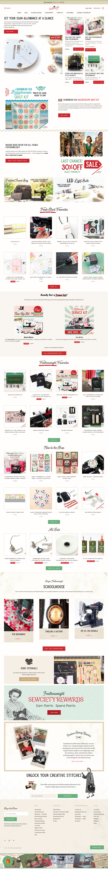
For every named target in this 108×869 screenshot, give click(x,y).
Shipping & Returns (80, 812)
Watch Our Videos (29, 679)
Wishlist (96, 818)
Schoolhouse (36, 12)
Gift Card (96, 816)
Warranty (78, 814)
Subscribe (68, 795)
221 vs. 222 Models (89, 630)
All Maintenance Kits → (54, 353)
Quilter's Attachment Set (15, 394)
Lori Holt (37, 825)
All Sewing (38, 809)
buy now (64, 115)
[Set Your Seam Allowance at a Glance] (33, 54)
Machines (69, 12)
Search (7, 8)
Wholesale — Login (80, 816)
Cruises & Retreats (84, 12)
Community (49, 12)
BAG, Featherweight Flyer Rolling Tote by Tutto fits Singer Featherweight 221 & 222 (93, 396)
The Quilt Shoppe (40, 821)
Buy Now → (11, 31)
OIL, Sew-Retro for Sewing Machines (67, 277)
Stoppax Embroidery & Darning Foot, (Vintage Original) (15, 559)
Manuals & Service (58, 816)
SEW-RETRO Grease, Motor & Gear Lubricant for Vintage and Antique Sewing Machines (41, 242)
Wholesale (97, 847)
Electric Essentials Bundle (67, 512)
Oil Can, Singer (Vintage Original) (93, 558)
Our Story (96, 809)
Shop (19, 12)
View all (54, 521)
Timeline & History (54, 631)
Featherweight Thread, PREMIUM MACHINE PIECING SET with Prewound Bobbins (93, 431)
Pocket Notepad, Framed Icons (15, 512)
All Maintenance (39, 812)
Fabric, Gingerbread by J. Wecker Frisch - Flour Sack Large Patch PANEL (41, 477)
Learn (17, 638)
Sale (26, 12)
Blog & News (56, 818)
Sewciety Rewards (99, 814)
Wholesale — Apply (80, 818)
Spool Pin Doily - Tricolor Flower (93, 476)
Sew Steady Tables (40, 823)
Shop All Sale (54, 568)
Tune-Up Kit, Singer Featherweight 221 (67, 394)
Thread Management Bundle (41, 430)
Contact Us (78, 809)
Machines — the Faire (41, 814)
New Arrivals (38, 818)
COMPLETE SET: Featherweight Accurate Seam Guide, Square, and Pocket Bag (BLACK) (41, 396)
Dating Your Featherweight (61, 812)
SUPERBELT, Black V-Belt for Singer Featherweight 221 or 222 (67, 242)
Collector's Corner (40, 830)
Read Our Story (77, 761)
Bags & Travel (38, 828)
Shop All (54, 286)
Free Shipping (48, 2)
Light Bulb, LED (15, 241)
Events (55, 821)
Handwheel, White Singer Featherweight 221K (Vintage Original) (67, 559)
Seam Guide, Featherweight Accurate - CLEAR (41, 278)
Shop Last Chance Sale (17, 160)
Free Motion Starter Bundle (93, 512)
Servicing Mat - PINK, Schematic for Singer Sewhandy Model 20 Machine (15, 431)
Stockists (77, 821)
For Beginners (18, 634)
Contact (60, 12)
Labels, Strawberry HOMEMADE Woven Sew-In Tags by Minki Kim (41, 513)
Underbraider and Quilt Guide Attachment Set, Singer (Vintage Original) (41, 559)
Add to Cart (78, 49)
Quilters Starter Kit (67, 430)
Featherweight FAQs (59, 814)
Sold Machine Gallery (41, 816)
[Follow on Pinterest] (14, 840)
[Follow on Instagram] (9, 840)
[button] (15, 240)
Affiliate (96, 821)
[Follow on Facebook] (5, 840)
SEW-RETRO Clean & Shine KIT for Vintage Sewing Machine (93, 242)
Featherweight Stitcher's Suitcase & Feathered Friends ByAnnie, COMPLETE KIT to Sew (14, 477)
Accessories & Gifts (40, 832)
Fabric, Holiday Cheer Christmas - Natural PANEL (67, 477)
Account (98, 8)
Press (95, 823)
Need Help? (88, 8)
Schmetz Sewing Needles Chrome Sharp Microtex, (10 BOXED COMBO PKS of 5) (93, 278)
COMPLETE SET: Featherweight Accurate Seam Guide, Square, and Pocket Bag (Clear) (15, 278)
